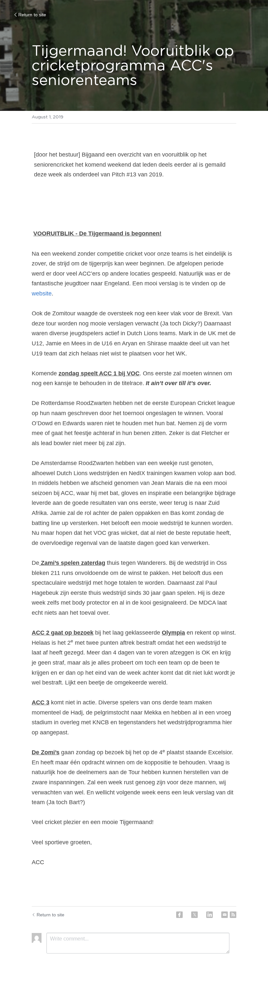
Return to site (32, 14)
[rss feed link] (233, 914)
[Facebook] (179, 914)
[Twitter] (194, 914)
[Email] (224, 914)
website (42, 293)
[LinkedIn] (209, 914)
